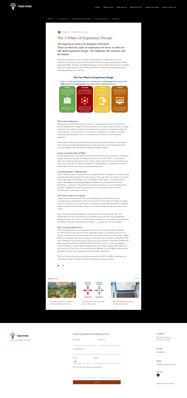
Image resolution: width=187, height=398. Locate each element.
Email (96, 358)
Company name (78, 349)
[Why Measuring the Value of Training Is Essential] (125, 290)
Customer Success (101, 19)
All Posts (51, 19)
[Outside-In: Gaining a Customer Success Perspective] (93, 290)
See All (137, 278)
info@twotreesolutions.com (166, 364)
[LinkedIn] (158, 375)
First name (76, 340)
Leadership (115, 19)
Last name (101, 340)
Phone (75, 358)
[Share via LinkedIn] (58, 265)
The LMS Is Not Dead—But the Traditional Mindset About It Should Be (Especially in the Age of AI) (61, 302)
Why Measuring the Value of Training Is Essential (123, 302)
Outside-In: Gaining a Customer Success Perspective (93, 302)
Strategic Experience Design (81, 19)
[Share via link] (63, 265)
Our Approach (62, 19)
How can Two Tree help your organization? (87, 367)
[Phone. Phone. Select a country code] (76, 361)
